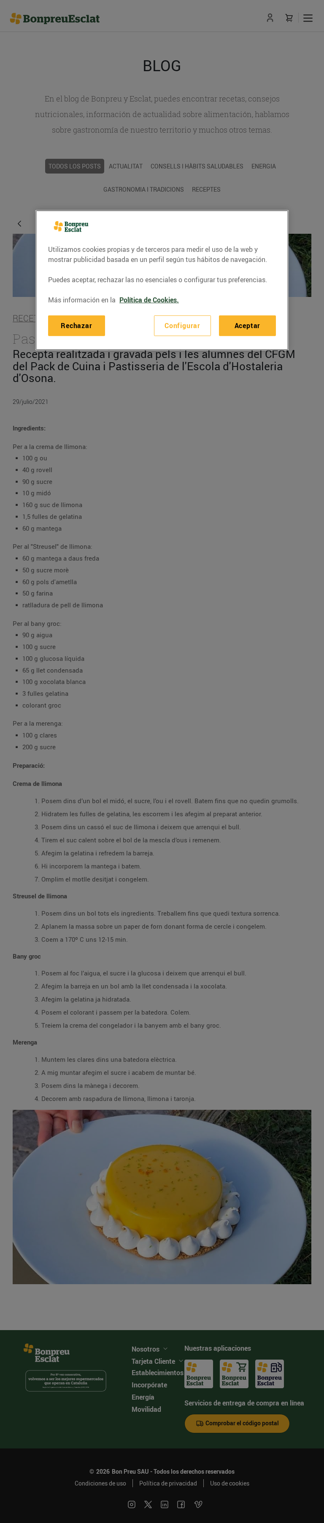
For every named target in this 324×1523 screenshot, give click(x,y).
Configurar (182, 325)
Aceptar (248, 325)
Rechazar (76, 325)
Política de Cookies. (149, 300)
